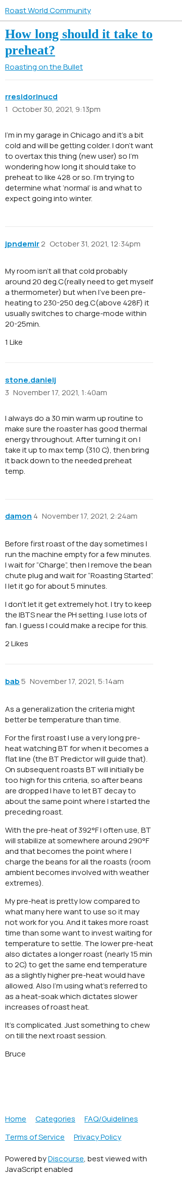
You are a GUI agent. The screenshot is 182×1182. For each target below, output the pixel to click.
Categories (55, 1118)
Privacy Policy (97, 1137)
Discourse (66, 1158)
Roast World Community (48, 10)
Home (15, 1118)
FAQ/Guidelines (111, 1118)
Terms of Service (35, 1137)
